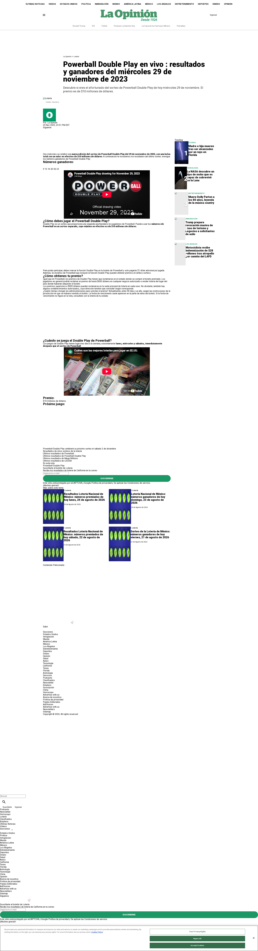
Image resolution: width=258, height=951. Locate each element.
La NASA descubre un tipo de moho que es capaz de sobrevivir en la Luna (200, 176)
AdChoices (48, 704)
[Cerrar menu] (3, 792)
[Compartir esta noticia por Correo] (66, 136)
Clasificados (49, 680)
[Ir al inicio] (129, 577)
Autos (46, 661)
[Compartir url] (46, 150)
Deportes (203, 4)
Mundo (116, 4)
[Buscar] (4, 802)
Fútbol (104, 26)
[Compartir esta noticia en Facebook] (53, 136)
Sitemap (47, 711)
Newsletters (49, 709)
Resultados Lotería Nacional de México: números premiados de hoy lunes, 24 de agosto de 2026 (84, 496)
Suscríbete (7, 807)
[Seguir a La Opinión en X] (53, 620)
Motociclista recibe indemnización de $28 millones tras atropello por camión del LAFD (200, 252)
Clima (45, 690)
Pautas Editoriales (51, 702)
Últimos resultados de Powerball (58, 453)
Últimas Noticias (35, 4)
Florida (192, 142)
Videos (52, 4)
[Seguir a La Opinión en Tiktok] (72, 620)
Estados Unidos (68, 4)
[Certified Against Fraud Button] (52, 716)
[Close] (254, 938)
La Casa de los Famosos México (156, 26)
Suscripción (48, 687)
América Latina (132, 4)
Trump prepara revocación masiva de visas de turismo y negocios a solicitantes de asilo (200, 228)
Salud (45, 658)
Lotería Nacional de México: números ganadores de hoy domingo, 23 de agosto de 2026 (148, 498)
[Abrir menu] (44, 15)
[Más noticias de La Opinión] (49, 109)
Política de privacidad (101, 483)
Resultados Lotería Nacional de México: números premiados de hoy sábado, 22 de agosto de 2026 (83, 536)
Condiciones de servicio (138, 483)
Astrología (48, 673)
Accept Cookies (197, 945)
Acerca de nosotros (52, 697)
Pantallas (181, 26)
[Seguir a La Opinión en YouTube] (66, 620)
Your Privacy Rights (197, 932)
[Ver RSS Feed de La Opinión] (105, 620)
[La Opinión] (129, 15)
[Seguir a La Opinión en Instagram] (59, 130)
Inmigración (101, 4)
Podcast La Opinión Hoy (124, 26)
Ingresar (213, 15)
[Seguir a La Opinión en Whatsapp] (92, 620)
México (149, 4)
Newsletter (48, 682)
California (47, 665)
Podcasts (47, 678)
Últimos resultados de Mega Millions (60, 458)
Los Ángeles (164, 4)
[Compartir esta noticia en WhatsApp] (46, 136)
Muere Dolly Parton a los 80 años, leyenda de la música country (201, 199)
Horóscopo (48, 692)
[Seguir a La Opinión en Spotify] (99, 620)
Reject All (197, 939)
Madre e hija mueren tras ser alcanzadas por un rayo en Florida (201, 150)
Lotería (76, 57)
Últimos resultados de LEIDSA (57, 461)
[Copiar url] (49, 144)
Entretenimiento (184, 4)
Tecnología (192, 168)
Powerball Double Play (113, 154)
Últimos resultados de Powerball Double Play (64, 456)
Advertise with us (51, 694)
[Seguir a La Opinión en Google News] (79, 620)
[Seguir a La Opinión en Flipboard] (86, 620)
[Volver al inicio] (129, 725)
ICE (93, 26)
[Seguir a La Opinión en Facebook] (46, 130)
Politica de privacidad (53, 699)
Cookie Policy (97, 932)
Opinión (228, 4)
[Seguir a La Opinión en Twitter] (53, 130)
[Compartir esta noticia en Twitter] (59, 136)
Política (86, 4)
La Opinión (67, 57)
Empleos (47, 685)
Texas (46, 668)
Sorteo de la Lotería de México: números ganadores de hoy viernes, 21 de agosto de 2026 (150, 534)
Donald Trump (79, 26)
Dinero (216, 4)
